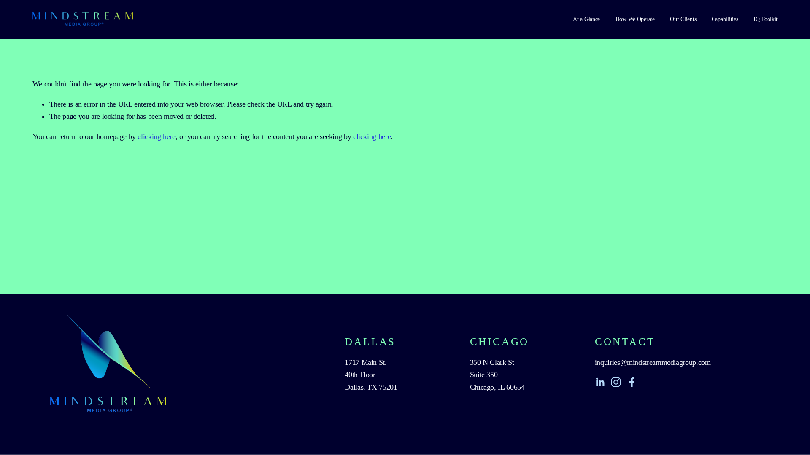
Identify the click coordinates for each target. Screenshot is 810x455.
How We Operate (635, 19)
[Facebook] (632, 382)
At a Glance (586, 19)
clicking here (156, 136)
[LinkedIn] (600, 382)
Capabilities (725, 19)
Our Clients (683, 19)
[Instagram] (616, 382)
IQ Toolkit (765, 19)
